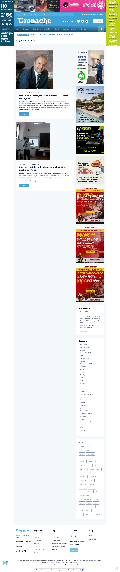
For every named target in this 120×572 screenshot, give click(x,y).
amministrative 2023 (86, 422)
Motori (82, 380)
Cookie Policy (93, 539)
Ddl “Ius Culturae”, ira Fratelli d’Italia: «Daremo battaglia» (43, 97)
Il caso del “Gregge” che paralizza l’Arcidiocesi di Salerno (89, 326)
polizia (97, 492)
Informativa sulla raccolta (44, 570)
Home (17, 29)
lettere (82, 473)
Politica (82, 372)
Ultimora (82, 397)
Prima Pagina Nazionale (86, 394)
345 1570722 (19, 546)
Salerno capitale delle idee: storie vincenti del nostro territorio (43, 168)
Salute (82, 369)
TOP (94, 510)
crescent (82, 458)
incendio (91, 469)
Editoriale (84, 29)
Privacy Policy (92, 535)
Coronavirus (83, 405)
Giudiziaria (83, 366)
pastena (91, 488)
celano (82, 454)
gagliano (97, 465)
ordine (91, 480)
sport (87, 510)
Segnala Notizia (48, 14)
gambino (82, 469)
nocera (97, 473)
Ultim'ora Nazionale (85, 386)
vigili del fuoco (96, 514)
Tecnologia (83, 375)
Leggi (24, 114)
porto (96, 499)
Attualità (47, 29)
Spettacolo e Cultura (70, 29)
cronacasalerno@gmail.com (23, 541)
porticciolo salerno (85, 499)
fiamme (82, 465)
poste (82, 503)
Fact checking (56, 540)
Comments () (35, 92)
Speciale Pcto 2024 (85, 353)
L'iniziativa (83, 391)
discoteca (91, 461)
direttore (82, 461)
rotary (96, 503)
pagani (91, 484)
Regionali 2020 (84, 411)
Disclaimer (26, 14)
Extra (81, 389)
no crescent (92, 476)
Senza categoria (84, 347)
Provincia (82, 430)
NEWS (89, 473)
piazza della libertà (85, 492)
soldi (81, 510)
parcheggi (83, 488)
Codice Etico (55, 537)
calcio (96, 446)
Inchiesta (82, 383)
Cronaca (26, 29)
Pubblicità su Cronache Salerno (59, 548)
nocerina (82, 476)
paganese (83, 484)
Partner (41, 14)
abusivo (82, 446)
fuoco (89, 465)
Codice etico (34, 14)
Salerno (82, 377)
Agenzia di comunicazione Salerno (70, 565)
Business (82, 433)
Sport (57, 29)
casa (81, 450)
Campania (83, 400)
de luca (91, 458)
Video (81, 424)
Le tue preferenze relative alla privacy (67, 570)
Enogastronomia (84, 358)
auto (89, 446)
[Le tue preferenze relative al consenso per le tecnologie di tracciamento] (117, 569)
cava (87, 450)
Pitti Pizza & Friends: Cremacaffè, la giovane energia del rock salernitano (90, 317)
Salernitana (37, 29)
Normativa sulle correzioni (60, 543)
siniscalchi (91, 507)
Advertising (19, 14)
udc (81, 514)
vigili (87, 514)
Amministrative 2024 (86, 364)
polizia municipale (85, 495)
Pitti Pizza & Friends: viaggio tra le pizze (42, 34)
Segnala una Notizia (58, 535)
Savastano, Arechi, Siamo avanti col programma (90, 331)
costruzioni (91, 454)
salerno (82, 507)
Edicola (74, 550)
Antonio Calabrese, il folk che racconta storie (90, 312)
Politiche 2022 (84, 416)
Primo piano (83, 344)
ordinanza (83, 480)
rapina (89, 503)
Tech (81, 427)
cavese (94, 450)
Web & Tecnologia (85, 361)
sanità (82, 355)
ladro (98, 469)
